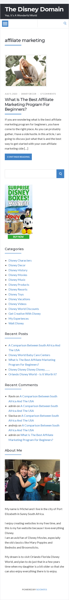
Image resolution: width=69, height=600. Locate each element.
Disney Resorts (17, 289)
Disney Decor (28, 93)
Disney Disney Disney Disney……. (29, 369)
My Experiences (18, 318)
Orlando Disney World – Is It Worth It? (32, 374)
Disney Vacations (19, 299)
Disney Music (17, 279)
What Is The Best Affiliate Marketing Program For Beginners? (29, 104)
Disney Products (18, 284)
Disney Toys (16, 294)
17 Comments (48, 93)
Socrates (41, 589)
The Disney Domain (34, 9)
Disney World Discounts (23, 308)
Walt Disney (16, 323)
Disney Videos (17, 303)
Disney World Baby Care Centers (29, 355)
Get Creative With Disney (24, 313)
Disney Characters (20, 260)
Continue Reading (18, 156)
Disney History (17, 270)
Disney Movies (17, 275)
